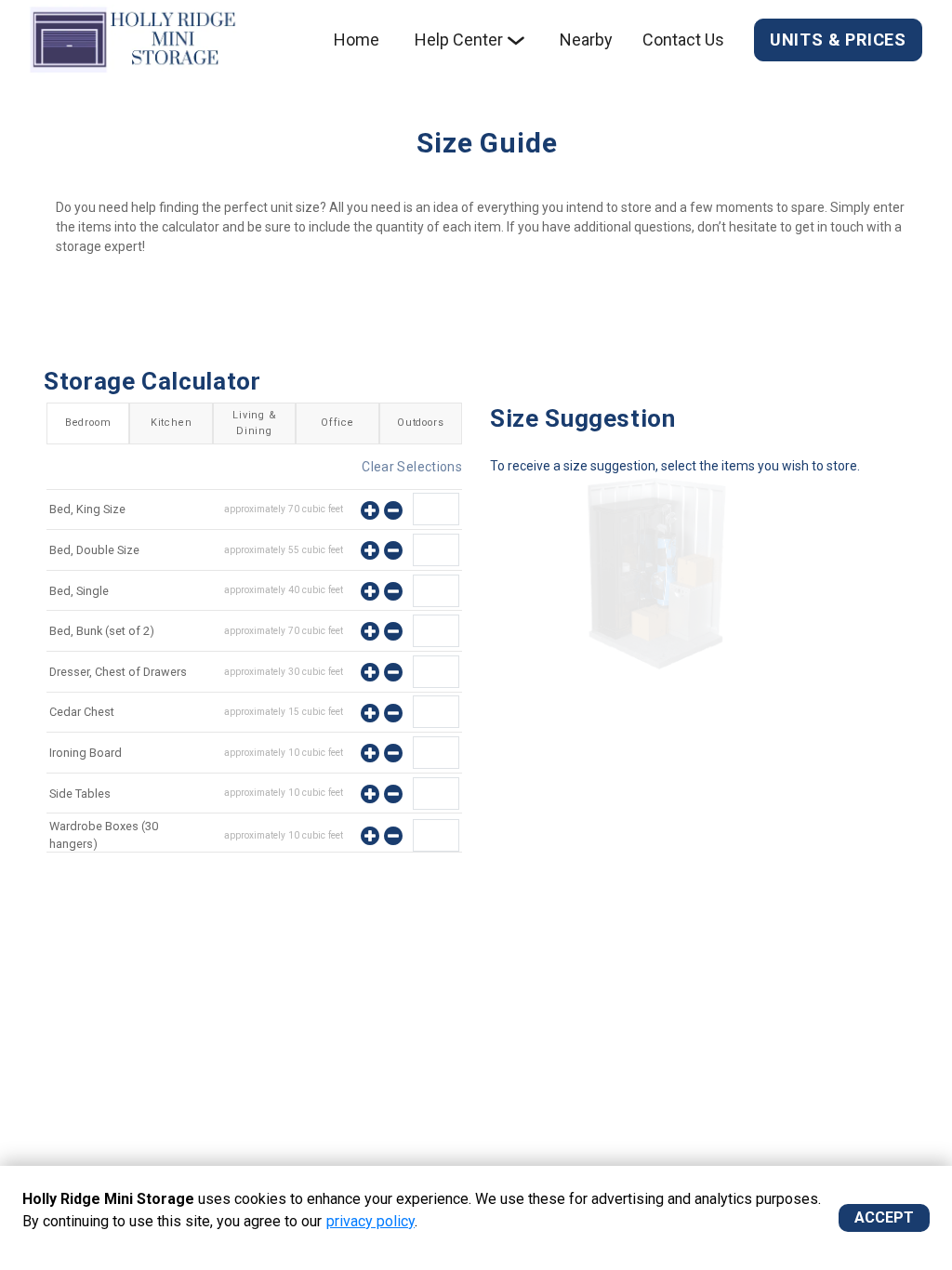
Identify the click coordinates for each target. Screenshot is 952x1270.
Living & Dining (253, 422)
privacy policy (370, 1221)
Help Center (459, 39)
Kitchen (171, 423)
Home (356, 39)
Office (337, 423)
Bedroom (88, 423)
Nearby (586, 39)
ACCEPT (884, 1217)
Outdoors (420, 423)
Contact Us (683, 39)
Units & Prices (838, 39)
